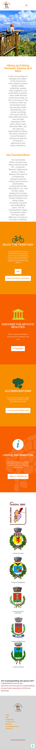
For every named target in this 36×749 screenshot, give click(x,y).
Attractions (10, 722)
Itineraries (10, 719)
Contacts (9, 728)
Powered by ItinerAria (18, 740)
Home (7, 715)
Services (9, 724)
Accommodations (12, 726)
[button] (26, 5)
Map (7, 717)
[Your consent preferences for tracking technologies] (33, 746)
